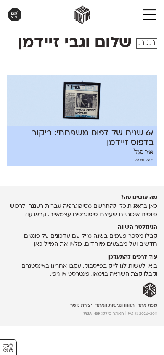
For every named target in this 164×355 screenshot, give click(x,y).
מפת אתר (147, 305)
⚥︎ (8, 348)
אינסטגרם (33, 266)
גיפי (55, 274)
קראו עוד (35, 214)
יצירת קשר (81, 305)
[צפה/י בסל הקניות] (14, 14)
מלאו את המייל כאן (58, 244)
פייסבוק (93, 266)
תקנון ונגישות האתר (115, 305)
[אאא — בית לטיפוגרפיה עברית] (150, 290)
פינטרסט (79, 274)
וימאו (98, 274)
